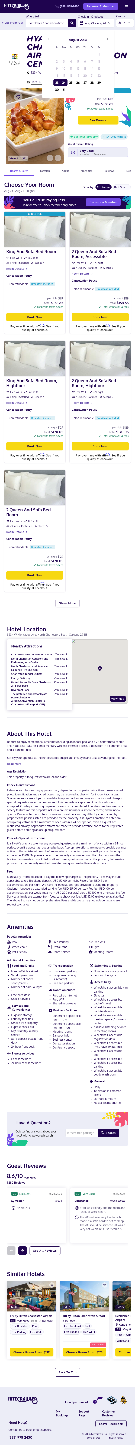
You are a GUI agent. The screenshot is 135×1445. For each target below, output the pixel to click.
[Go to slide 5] (37, 1308)
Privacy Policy (115, 1437)
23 (57, 82)
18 (71, 75)
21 (92, 75)
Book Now (34, 317)
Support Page (84, 1413)
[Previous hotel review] (11, 1250)
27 (85, 82)
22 (99, 75)
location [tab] (45, 170)
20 (85, 75)
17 (64, 75)
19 (77, 75)
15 (99, 68)
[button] (31, 1335)
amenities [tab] (86, 170)
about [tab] (65, 170)
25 (71, 82)
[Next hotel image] (58, 158)
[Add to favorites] (18, 97)
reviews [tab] (109, 170)
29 (99, 82)
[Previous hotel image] (50, 158)
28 (92, 82)
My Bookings (62, 1413)
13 (85, 68)
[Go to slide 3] (32, 1308)
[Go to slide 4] (34, 1308)
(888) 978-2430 (69, 6)
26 (78, 82)
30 (57, 90)
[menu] (126, 6)
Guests (120, 16)
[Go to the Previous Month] (48, 39)
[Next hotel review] (22, 1250)
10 (63, 68)
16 (56, 75)
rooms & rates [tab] (19, 170)
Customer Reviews (108, 1413)
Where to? (32, 16)
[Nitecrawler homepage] (16, 6)
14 (92, 68)
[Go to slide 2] (29, 1308)
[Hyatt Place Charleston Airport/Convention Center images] (35, 126)
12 (78, 68)
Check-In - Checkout (90, 16)
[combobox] (46, 23)
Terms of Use (92, 1437)
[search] (72, 23)
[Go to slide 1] (27, 1308)
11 (71, 68)
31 (64, 90)
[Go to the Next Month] (107, 39)
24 (64, 82)
